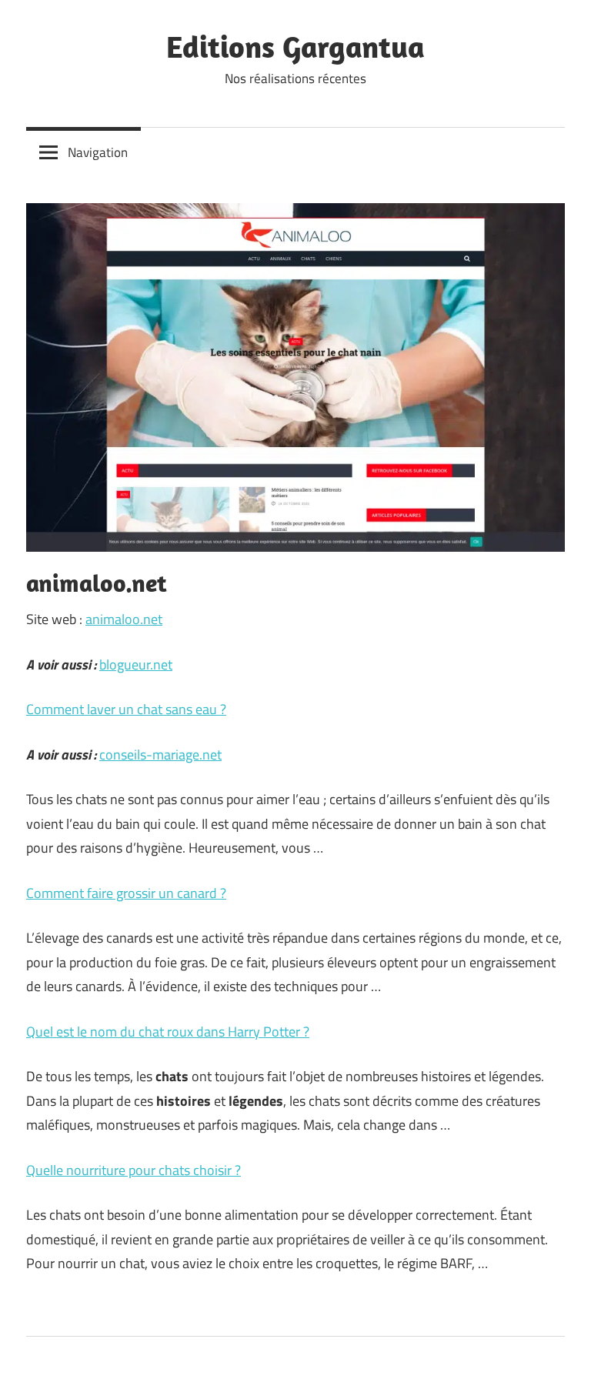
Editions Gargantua (295, 46)
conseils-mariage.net (160, 754)
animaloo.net (123, 619)
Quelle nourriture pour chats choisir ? (133, 1170)
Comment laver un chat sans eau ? (126, 709)
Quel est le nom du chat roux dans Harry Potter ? (167, 1031)
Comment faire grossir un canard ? (126, 893)
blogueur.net (135, 664)
